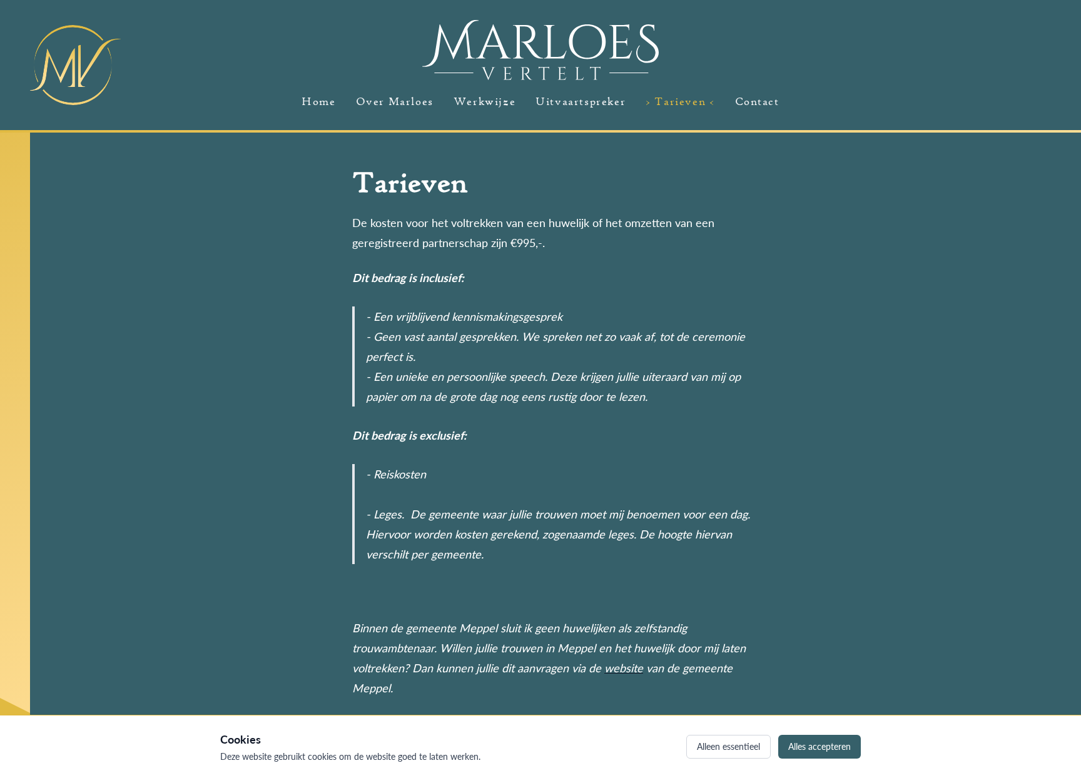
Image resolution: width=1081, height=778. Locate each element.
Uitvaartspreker (580, 101)
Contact (757, 101)
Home (318, 101)
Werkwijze (484, 101)
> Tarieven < (680, 101)
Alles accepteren (819, 746)
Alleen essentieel (728, 746)
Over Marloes (395, 101)
